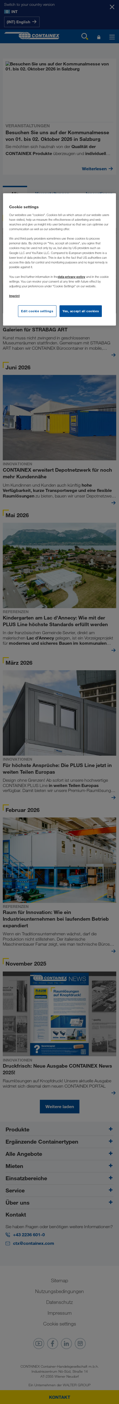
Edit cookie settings (37, 311)
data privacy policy (71, 277)
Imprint (14, 296)
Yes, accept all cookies (81, 311)
